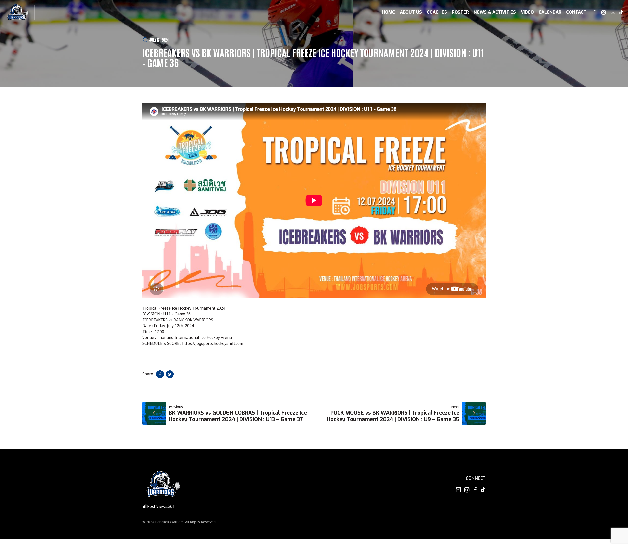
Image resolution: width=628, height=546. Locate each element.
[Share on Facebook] (160, 374)
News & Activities (495, 12)
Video (527, 12)
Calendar (550, 12)
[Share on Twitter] (170, 374)
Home (388, 12)
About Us (411, 12)
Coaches (437, 12)
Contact (576, 12)
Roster (460, 12)
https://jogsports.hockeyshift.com (212, 344)
